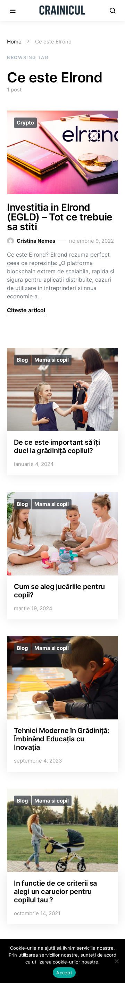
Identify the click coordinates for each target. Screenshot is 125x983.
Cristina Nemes (36, 240)
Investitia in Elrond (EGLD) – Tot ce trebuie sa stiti (59, 217)
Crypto (25, 122)
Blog (22, 359)
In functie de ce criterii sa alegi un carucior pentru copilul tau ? (55, 891)
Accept (64, 972)
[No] (116, 961)
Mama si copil (51, 359)
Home (14, 41)
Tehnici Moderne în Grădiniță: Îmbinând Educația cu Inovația (61, 738)
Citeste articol (26, 310)
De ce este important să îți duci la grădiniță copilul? (57, 446)
